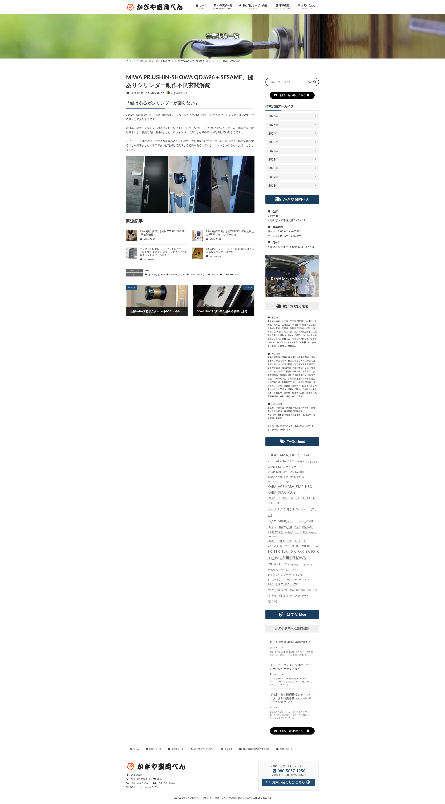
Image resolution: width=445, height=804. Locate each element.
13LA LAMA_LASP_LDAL (289, 455)
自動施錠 (300, 590)
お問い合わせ (286, 749)
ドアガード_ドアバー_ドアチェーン (286, 579)
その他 (294, 565)
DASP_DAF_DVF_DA (281, 471)
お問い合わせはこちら (292, 95)
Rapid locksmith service (292, 279)
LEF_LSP (274, 503)
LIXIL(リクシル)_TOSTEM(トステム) (293, 512)
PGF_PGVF (306, 521)
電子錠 (272, 601)
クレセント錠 (306, 565)
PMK (270, 527)
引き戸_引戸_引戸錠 (287, 584)
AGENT (271, 462)
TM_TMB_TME (304, 546)
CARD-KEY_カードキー (282, 467)
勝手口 (271, 584)
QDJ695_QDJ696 (156, 275)
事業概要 (228, 749)
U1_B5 (273, 558)
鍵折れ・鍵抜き (278, 595)
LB (278, 498)
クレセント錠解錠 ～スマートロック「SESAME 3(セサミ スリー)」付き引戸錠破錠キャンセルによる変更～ (164, 252)
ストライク (291, 570)
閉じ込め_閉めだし (301, 596)
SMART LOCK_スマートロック (203, 275)
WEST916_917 (279, 564)
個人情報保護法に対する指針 (256, 749)
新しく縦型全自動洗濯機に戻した (290, 642)
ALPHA (281, 461)
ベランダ (309, 580)
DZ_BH (299, 471)
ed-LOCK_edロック (278, 477)
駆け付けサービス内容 (204, 749)
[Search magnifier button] (314, 82)
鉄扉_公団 (312, 590)
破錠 (291, 590)
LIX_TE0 (272, 521)
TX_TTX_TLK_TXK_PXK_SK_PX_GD (295, 551)
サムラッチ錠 (276, 569)
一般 (147, 271)
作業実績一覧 (177, 749)
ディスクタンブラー (279, 574)
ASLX (291, 461)
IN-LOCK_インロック (278, 482)
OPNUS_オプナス (287, 521)
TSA (315, 546)
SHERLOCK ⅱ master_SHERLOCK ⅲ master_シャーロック (292, 534)
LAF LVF (272, 498)
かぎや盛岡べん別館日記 (292, 628)
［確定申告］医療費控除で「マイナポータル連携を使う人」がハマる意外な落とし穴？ (290, 698)
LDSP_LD (287, 498)
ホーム (136, 749)
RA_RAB (307, 527)
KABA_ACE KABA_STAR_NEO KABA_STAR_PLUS (290, 489)
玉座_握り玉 (278, 590)
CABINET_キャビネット (307, 462)
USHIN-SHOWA (230, 275)
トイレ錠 (298, 574)
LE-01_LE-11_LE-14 (305, 498)
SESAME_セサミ (177, 275)
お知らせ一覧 (155, 749)
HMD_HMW (297, 476)
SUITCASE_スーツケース (281, 546)
